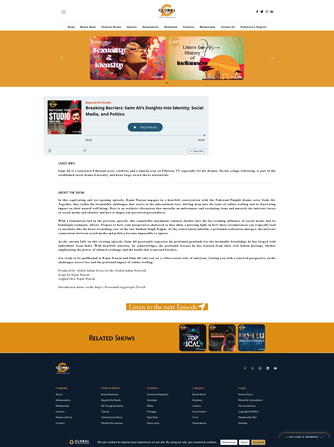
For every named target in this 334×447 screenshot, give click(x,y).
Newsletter (171, 27)
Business (197, 400)
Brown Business (109, 394)
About (59, 394)
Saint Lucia (153, 423)
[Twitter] (262, 12)
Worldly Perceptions (112, 423)
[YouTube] (275, 368)
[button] (61, 58)
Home (71, 27)
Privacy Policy (245, 394)
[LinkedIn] (272, 12)
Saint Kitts (152, 417)
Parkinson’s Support (254, 27)
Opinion (132, 27)
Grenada (152, 400)
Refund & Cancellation (250, 400)
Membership (207, 27)
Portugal (151, 411)
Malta (150, 405)
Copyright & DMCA (248, 411)
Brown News (88, 27)
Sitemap (242, 423)
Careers (60, 411)
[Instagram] (267, 12)
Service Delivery (247, 405)
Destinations (150, 27)
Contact (60, 423)
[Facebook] (257, 12)
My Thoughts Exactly (112, 405)
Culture (197, 405)
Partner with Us (64, 417)
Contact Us (228, 27)
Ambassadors (63, 400)
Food (195, 417)
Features (188, 27)
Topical (105, 411)
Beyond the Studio (111, 400)
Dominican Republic (157, 394)
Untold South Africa (111, 417)
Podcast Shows (111, 27)
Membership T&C (247, 417)
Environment (199, 411)
